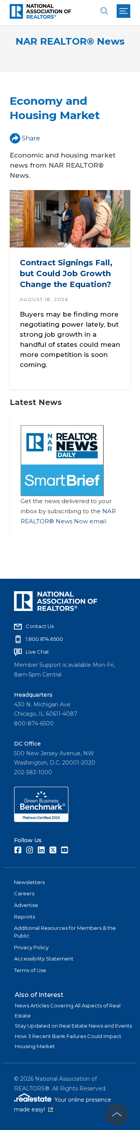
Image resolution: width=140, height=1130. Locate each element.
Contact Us (40, 626)
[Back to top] (116, 1114)
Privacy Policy (31, 947)
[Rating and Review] (41, 820)
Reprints (24, 917)
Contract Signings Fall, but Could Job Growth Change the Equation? (66, 273)
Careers (24, 893)
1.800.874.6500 (44, 639)
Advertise (26, 905)
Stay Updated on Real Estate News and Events (73, 1026)
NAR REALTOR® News (70, 41)
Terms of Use (30, 970)
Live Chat (37, 652)
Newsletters (29, 882)
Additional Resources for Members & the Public (65, 932)
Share (31, 138)
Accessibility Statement (44, 958)
